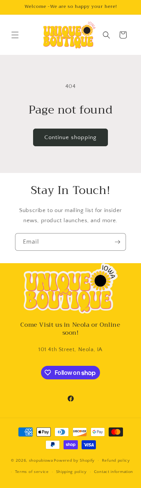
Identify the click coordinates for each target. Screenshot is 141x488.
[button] (15, 35)
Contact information (113, 472)
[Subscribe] (117, 242)
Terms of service (32, 472)
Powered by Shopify (74, 460)
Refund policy (116, 460)
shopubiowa (41, 460)
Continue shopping (70, 137)
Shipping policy (71, 472)
